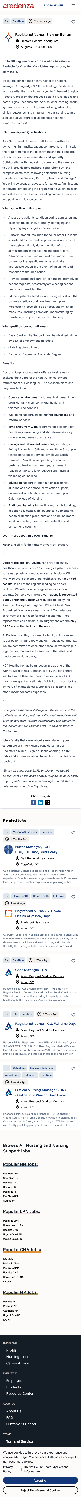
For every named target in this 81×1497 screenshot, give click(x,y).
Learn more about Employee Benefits (27, 535)
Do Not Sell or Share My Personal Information (46, 1469)
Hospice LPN (10, 1229)
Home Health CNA (13, 1277)
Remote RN (9, 1187)
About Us (13, 1411)
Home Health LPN (13, 1225)
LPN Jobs (29, 1211)
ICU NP (7, 1319)
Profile (11, 1350)
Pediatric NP (10, 1306)
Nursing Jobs (16, 1356)
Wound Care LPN (12, 1238)
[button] (40, 856)
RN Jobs (28, 1164)
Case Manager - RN (31, 970)
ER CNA (7, 1281)
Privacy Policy (8, 1469)
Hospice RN (9, 1182)
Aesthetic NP (10, 1310)
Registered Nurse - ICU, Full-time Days (45, 1023)
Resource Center (20, 1393)
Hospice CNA (10, 1272)
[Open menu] (73, 5)
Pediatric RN (10, 1191)
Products (13, 1387)
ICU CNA (8, 1259)
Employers (14, 1380)
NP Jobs (28, 1292)
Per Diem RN (10, 1196)
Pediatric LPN (10, 1220)
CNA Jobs (30, 1249)
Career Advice (17, 1363)
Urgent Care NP (12, 1315)
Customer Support (21, 1424)
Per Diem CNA (11, 1268)
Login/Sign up (54, 5)
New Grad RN (10, 1178)
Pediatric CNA (11, 1263)
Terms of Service (19, 1441)
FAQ (9, 1417)
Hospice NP (9, 1301)
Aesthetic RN (10, 1173)
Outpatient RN (11, 1200)
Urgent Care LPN (12, 1234)
